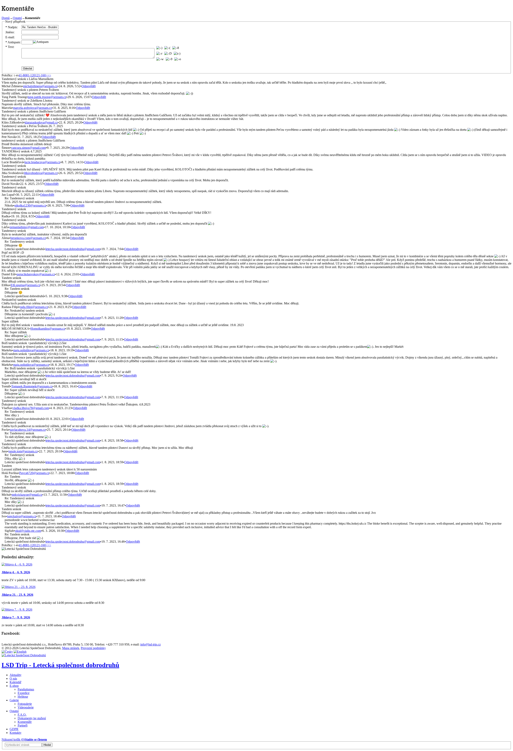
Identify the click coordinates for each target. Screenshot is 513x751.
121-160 (40, 75)
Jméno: (9, 32)
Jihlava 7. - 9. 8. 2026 (16, 617)
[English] (20, 651)
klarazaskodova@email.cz (41, 122)
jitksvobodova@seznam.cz (41, 173)
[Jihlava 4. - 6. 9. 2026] (17, 564)
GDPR (14, 729)
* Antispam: (13, 42)
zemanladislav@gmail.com (27, 227)
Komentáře (25, 722)
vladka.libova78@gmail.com (30, 408)
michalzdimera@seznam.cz (40, 86)
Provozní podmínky (93, 648)
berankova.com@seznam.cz (28, 238)
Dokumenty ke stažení (32, 718)
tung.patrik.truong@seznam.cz (47, 97)
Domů (6, 18)
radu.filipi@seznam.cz (34, 307)
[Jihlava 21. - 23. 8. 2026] (18, 587)
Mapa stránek (70, 648)
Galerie (14, 700)
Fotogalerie (25, 703)
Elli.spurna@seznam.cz (25, 285)
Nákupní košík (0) (13, 739)
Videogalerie (26, 707)
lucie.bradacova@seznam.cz (42, 162)
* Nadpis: (11, 27)
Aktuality (15, 675)
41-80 (22, 75)
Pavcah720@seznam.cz (34, 473)
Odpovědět (89, 86)
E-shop (14, 685)
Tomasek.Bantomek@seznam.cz (32, 386)
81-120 (30, 75)
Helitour (23, 696)
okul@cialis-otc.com (28, 530)
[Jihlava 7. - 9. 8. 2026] (17, 609)
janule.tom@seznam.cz (23, 451)
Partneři (22, 725)
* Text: (9, 47)
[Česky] (7, 651)
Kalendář (15, 682)
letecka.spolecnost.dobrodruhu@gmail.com (72, 249)
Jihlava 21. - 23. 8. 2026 (17, 594)
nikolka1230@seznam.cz (30, 205)
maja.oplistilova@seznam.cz (31, 350)
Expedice (23, 693)
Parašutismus (26, 689)
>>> (48, 75)
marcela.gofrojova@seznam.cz (32, 107)
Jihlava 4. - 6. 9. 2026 (16, 572)
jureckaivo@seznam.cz (21, 516)
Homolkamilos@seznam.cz (47, 328)
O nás (13, 678)
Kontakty (15, 732)
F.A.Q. (22, 714)
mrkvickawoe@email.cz (27, 494)
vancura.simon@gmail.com (28, 147)
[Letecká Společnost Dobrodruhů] (24, 655)
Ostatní (17, 18)
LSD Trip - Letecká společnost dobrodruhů (60, 665)
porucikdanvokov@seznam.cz (36, 274)
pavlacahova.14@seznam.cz (28, 429)
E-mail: (10, 37)
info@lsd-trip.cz (150, 644)
